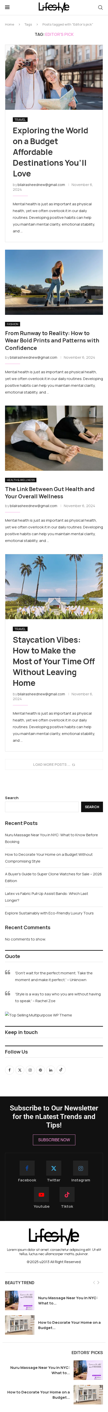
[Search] (100, 7)
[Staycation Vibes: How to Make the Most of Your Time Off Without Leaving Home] (54, 586)
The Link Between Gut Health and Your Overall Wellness (50, 492)
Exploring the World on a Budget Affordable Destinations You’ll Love (50, 152)
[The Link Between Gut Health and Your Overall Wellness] (54, 438)
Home (9, 24)
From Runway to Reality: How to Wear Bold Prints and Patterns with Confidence (52, 340)
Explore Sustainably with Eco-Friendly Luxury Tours (49, 913)
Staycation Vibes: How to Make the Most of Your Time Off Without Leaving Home (54, 661)
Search (12, 797)
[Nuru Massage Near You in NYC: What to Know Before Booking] (19, 1300)
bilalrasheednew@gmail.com (41, 184)
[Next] (98, 1282)
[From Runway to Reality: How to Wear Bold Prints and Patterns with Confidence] (54, 282)
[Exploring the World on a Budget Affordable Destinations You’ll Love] (54, 77)
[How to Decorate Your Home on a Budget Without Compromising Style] (19, 1325)
